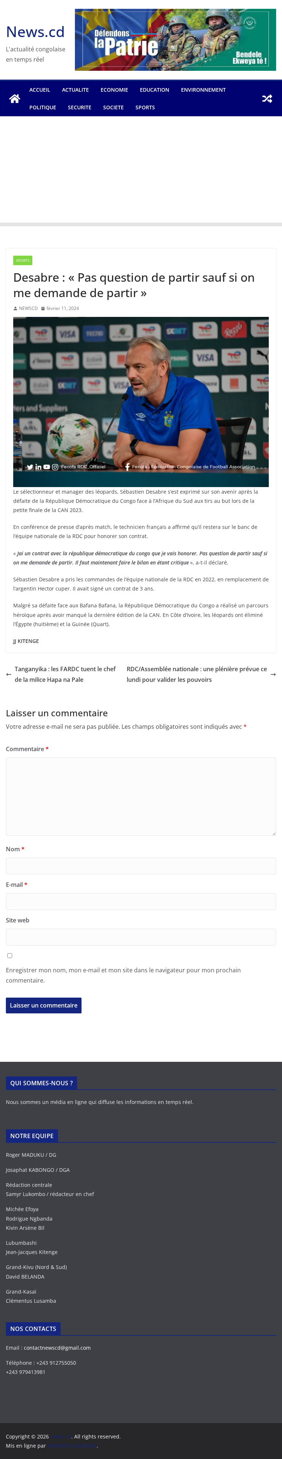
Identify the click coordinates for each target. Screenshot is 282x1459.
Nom (15, 849)
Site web (17, 920)
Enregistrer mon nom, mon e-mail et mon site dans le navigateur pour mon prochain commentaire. (123, 975)
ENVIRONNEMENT (203, 89)
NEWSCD (28, 308)
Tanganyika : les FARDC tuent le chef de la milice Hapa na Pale (65, 674)
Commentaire (27, 749)
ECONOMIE (114, 89)
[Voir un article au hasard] (267, 98)
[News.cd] (15, 98)
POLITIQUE (42, 107)
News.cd (35, 31)
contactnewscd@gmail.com (57, 1347)
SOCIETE (113, 107)
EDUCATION (154, 89)
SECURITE (79, 107)
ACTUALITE (75, 89)
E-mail (17, 885)
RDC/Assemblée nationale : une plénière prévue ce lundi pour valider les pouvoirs (197, 674)
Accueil (39, 89)
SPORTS (145, 107)
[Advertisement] (141, 171)
